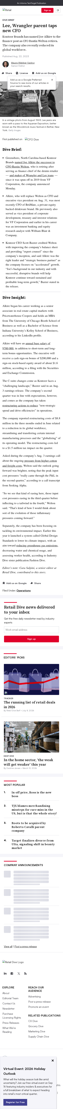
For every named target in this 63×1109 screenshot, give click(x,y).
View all (8, 946)
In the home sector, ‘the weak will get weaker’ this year (28, 762)
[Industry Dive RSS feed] (25, 973)
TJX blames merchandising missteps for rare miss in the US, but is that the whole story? (34, 809)
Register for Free (15, 1102)
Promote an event (38, 1006)
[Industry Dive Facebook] (11, 973)
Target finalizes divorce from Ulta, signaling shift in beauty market (33, 844)
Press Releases (10, 1022)
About (5, 993)
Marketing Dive (36, 1031)
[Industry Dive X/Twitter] (18, 973)
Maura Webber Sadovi (23, 62)
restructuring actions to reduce (20, 405)
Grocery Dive (35, 1026)
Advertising (34, 996)
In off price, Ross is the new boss (32, 794)
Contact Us (8, 1003)
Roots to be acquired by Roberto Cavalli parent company (29, 826)
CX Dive (33, 1021)
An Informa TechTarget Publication (31, 3)
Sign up (47, 10)
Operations (23, 590)
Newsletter (8, 1008)
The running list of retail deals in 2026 (29, 704)
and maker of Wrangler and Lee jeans (32, 175)
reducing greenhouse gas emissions (37, 545)
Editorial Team (10, 998)
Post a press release (25, 946)
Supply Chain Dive (38, 1036)
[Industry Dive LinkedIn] (5, 973)
